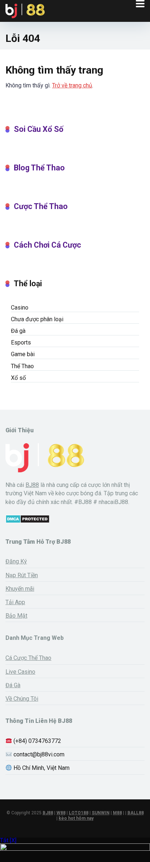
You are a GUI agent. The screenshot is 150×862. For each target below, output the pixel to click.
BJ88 (32, 484)
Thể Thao (22, 366)
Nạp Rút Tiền (21, 575)
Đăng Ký (16, 561)
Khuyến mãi (19, 588)
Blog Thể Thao (39, 167)
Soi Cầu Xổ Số (38, 129)
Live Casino (20, 671)
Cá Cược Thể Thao (28, 657)
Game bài (23, 354)
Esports (21, 342)
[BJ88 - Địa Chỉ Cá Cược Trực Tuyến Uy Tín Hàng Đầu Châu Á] (25, 10)
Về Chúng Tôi (21, 698)
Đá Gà (12, 685)
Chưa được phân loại (37, 319)
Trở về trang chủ (72, 85)
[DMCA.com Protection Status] (27, 521)
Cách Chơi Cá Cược (47, 244)
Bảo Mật (16, 615)
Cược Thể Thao (41, 206)
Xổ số (18, 377)
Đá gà (18, 330)
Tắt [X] (8, 840)
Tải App (15, 602)
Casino (19, 307)
